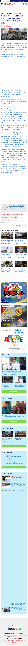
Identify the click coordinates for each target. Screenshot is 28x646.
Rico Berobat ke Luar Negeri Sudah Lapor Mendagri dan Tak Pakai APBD (20, 385)
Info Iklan (21, 633)
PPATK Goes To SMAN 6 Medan (9, 217)
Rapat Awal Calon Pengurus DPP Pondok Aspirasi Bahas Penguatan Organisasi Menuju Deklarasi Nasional (19, 440)
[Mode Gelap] (23, 4)
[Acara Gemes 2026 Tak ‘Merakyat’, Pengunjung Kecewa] (7, 434)
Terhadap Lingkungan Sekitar (9, 220)
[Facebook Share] (14, 226)
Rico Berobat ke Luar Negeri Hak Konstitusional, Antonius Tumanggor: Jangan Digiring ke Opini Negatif (7, 385)
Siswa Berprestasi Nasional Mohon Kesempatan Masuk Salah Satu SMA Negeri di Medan (6, 256)
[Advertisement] (14, 73)
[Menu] (2, 4)
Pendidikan (4, 11)
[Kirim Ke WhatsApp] (26, 226)
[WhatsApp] (20, 629)
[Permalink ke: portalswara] (2, 25)
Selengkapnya (13, 391)
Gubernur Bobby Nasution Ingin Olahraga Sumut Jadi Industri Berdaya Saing (15, 457)
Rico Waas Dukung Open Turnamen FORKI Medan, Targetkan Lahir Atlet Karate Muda (14, 462)
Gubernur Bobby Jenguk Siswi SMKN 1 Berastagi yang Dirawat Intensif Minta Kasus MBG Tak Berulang (18, 603)
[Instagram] (17, 629)
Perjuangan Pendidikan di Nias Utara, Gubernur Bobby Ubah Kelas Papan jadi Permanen (7, 242)
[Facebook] (8, 629)
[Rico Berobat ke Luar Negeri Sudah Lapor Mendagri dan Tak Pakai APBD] (20, 379)
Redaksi (7, 633)
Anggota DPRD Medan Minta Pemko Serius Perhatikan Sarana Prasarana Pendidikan (20, 256)
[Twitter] (11, 629)
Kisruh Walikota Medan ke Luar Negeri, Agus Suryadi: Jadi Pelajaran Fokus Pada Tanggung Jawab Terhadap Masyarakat (13, 373)
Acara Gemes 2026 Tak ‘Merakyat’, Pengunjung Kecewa (7, 440)
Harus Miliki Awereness (17, 214)
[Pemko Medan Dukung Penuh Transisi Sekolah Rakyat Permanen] (21, 264)
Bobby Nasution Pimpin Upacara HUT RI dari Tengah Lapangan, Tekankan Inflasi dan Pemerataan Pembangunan (18, 609)
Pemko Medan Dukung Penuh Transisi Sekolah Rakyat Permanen (20, 270)
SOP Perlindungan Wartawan (14, 636)
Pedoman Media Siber (12, 638)
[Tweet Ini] (17, 226)
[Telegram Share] (23, 226)
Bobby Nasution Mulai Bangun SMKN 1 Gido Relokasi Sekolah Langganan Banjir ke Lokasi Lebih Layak (6, 270)
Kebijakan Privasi (6, 635)
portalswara (6, 25)
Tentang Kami (13, 633)
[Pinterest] (14, 629)
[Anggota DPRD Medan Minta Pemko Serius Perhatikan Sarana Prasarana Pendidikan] (21, 249)
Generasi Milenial (6, 214)
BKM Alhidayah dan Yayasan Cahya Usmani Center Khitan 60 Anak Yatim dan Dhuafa (13, 417)
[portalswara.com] (10, 4)
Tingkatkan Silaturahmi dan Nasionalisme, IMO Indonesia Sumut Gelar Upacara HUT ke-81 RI (18, 485)
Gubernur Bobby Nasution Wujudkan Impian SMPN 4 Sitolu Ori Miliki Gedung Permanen (20, 242)
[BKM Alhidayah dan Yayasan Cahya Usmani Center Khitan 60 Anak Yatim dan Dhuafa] (14, 407)
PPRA (20, 638)
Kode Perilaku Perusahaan (19, 635)
